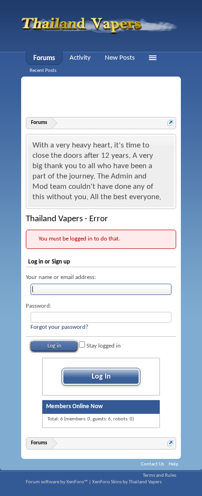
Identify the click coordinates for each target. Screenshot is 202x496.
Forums (44, 58)
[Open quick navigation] (170, 123)
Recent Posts (43, 70)
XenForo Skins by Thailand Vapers (127, 482)
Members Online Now (74, 406)
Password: (38, 306)
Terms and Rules (159, 475)
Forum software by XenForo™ (57, 482)
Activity (80, 58)
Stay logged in (103, 346)
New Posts (120, 58)
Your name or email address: (61, 277)
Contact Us (152, 464)
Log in (101, 376)
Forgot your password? (59, 327)
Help (174, 464)
